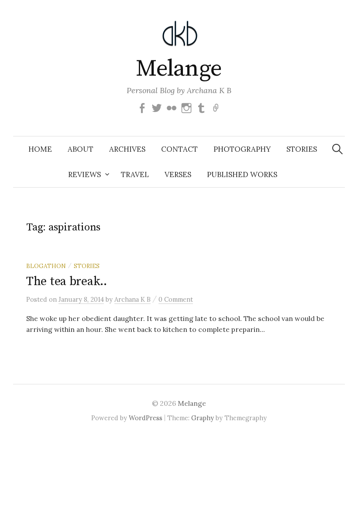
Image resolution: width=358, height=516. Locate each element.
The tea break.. (66, 281)
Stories (301, 149)
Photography (242, 149)
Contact (179, 149)
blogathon (46, 266)
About (80, 149)
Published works (242, 174)
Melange (179, 69)
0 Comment (175, 299)
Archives (127, 149)
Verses (178, 174)
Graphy (202, 418)
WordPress (145, 418)
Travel (135, 174)
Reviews (84, 174)
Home (40, 149)
